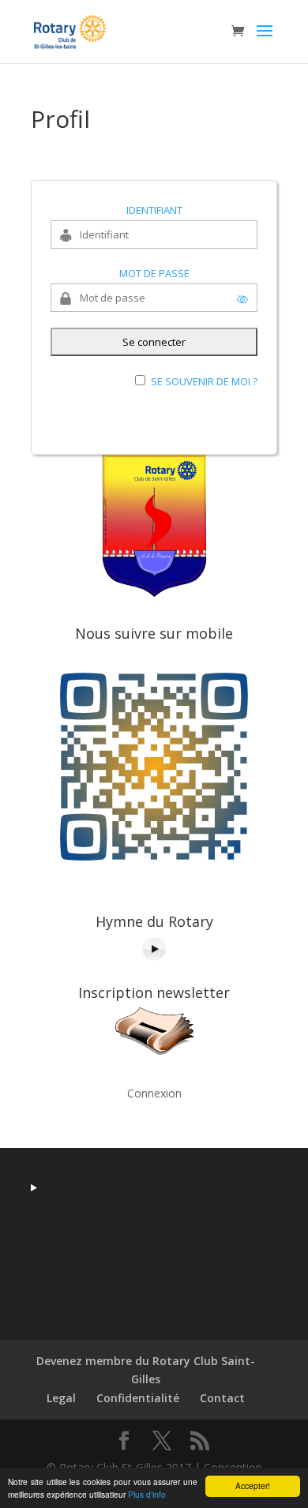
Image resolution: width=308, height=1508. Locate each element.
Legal (61, 1397)
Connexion (154, 1093)
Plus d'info (147, 1494)
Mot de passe (154, 273)
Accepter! (252, 1485)
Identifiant (154, 210)
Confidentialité (137, 1397)
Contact (222, 1397)
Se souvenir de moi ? (204, 381)
